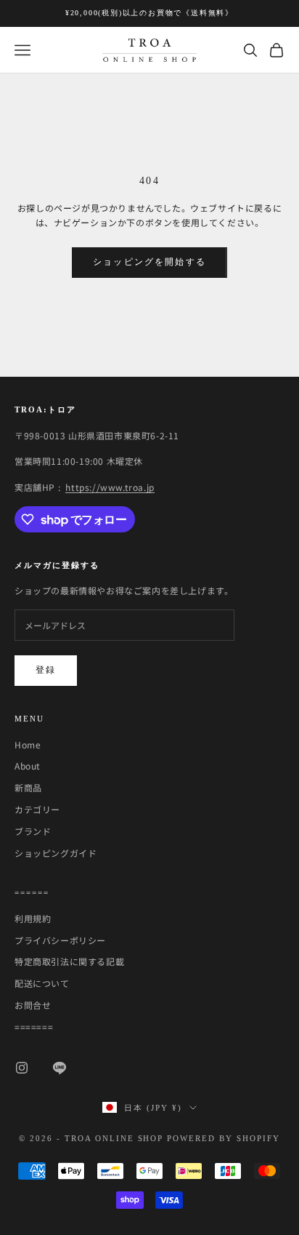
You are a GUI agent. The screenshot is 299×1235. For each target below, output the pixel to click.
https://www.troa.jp (109, 487)
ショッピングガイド (56, 853)
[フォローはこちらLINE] (59, 1067)
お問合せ (33, 1005)
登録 (46, 670)
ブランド (33, 831)
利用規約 (33, 918)
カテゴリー (37, 809)
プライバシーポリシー (60, 940)
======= (34, 1026)
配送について (42, 983)
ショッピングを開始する (149, 262)
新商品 (28, 787)
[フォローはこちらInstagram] (22, 1067)
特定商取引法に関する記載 (69, 961)
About (28, 765)
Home (28, 744)
